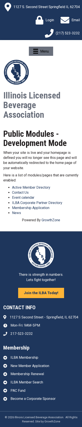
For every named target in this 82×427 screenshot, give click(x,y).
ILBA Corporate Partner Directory (37, 203)
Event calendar (23, 197)
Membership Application (30, 208)
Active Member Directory (31, 187)
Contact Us (20, 192)
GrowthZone (51, 220)
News (16, 213)
